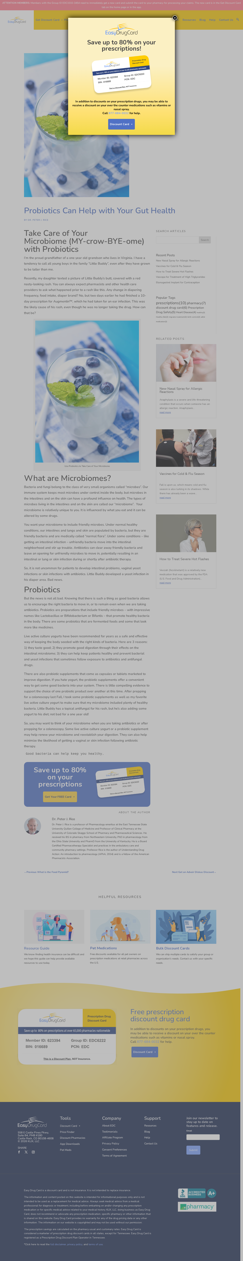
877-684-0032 (119, 113)
